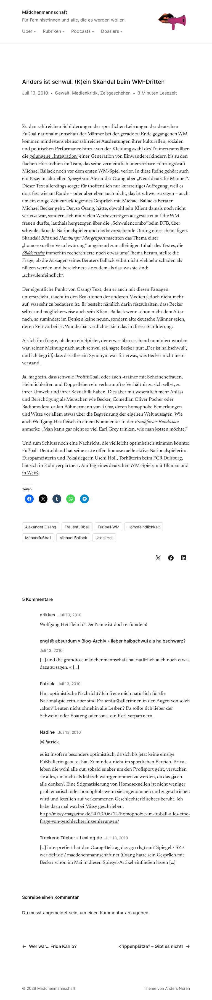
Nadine (47, 732)
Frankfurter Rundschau (157, 422)
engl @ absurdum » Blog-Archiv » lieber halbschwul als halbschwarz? (113, 641)
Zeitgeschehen (115, 93)
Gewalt (62, 93)
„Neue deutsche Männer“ (162, 178)
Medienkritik (85, 93)
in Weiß (30, 473)
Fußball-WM (108, 527)
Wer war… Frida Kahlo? (52, 946)
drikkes (47, 614)
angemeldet (55, 912)
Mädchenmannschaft (44, 12)
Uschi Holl (104, 537)
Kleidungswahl (127, 149)
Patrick (47, 683)
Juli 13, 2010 (70, 614)
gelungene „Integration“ (54, 156)
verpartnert (67, 465)
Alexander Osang (40, 527)
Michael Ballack (73, 537)
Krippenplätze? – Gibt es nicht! (150, 946)
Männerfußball (38, 537)
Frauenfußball (77, 527)
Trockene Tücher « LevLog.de (71, 837)
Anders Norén (177, 988)
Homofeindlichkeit (144, 527)
